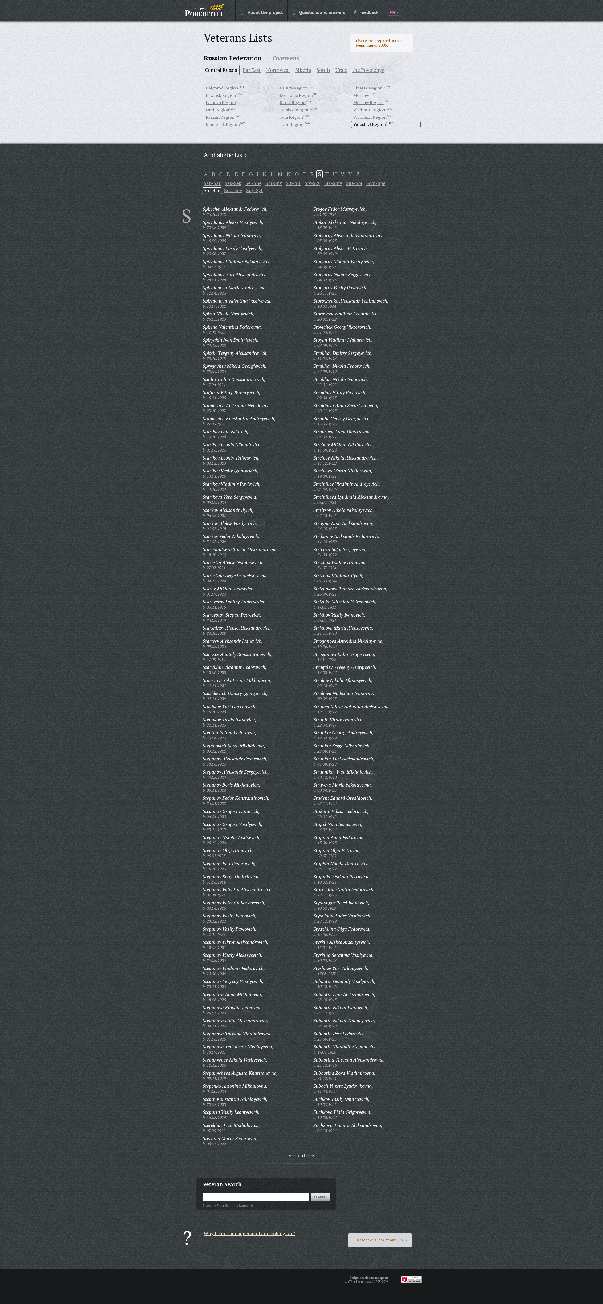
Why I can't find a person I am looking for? (249, 1233)
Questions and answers (322, 12)
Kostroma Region (296, 95)
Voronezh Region (370, 117)
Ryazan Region (220, 117)
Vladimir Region (369, 110)
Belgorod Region (222, 88)
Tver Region (291, 124)
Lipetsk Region (368, 88)
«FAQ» (402, 1240)
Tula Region (291, 117)
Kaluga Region (294, 88)
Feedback (369, 12)
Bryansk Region (221, 95)
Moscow (361, 95)
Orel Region (217, 110)
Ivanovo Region (221, 102)
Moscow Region (368, 102)
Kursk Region (293, 102)
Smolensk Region (223, 124)
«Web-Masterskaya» (360, 1282)
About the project (265, 12)
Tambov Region (295, 110)
